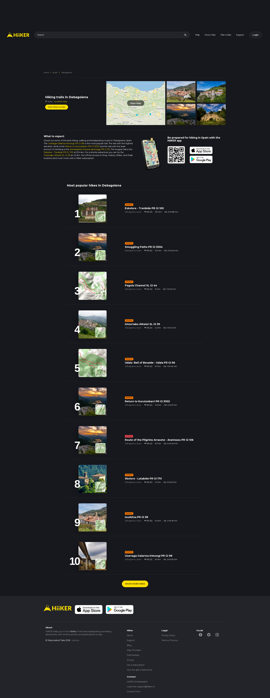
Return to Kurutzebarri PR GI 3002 (82, 146)
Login (256, 35)
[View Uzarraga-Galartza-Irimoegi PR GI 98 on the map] (100, 564)
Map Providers (134, 650)
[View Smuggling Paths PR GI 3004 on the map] (100, 255)
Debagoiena (66, 72)
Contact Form (134, 691)
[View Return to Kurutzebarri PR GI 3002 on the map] (100, 409)
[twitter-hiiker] (209, 634)
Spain (55, 72)
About (130, 635)
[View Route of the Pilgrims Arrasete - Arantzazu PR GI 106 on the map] (100, 448)
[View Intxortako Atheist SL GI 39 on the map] (100, 332)
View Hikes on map (56, 107)
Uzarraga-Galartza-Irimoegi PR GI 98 (66, 143)
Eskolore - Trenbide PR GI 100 (58, 152)
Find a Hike (210, 35)
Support (240, 35)
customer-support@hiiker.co (141, 686)
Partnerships (133, 655)
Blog (129, 645)
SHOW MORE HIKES (135, 584)
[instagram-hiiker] (217, 634)
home (46, 72)
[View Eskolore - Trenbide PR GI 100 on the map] (100, 216)
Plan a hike (225, 35)
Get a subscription (136, 665)
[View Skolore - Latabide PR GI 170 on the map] (100, 487)
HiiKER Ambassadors (137, 681)
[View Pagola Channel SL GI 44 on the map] (100, 294)
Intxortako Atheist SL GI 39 (57, 155)
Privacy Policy (168, 635)
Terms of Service (170, 640)
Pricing (130, 660)
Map (197, 35)
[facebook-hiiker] (200, 634)
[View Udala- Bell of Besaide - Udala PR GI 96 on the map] (100, 371)
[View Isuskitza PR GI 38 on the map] (100, 525)
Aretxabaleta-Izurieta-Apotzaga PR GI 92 (90, 149)
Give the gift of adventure (139, 670)
